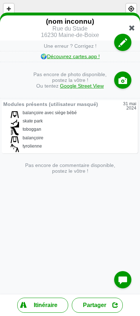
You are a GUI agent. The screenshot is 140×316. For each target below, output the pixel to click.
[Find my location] (131, 9)
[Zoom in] (9, 9)
